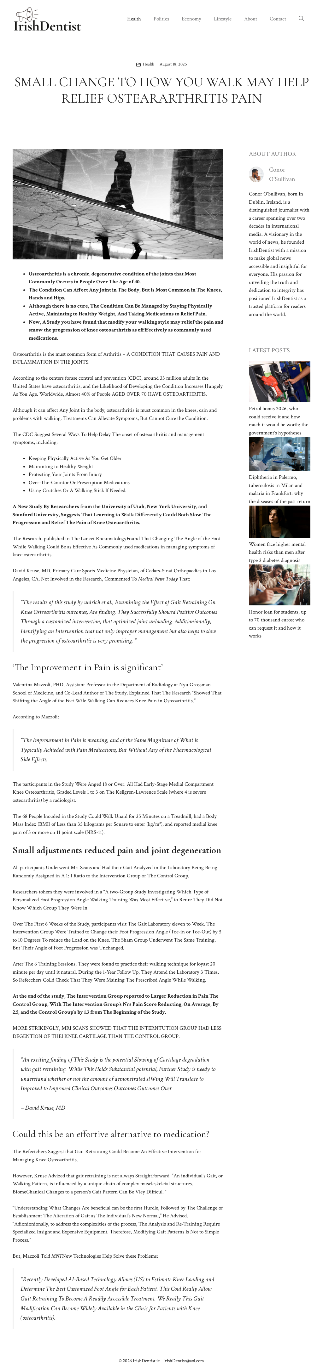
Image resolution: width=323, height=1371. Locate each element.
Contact (278, 18)
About (250, 18)
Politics (161, 18)
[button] (301, 18)
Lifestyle (223, 18)
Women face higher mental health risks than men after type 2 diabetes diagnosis (277, 552)
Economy (191, 18)
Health (134, 18)
